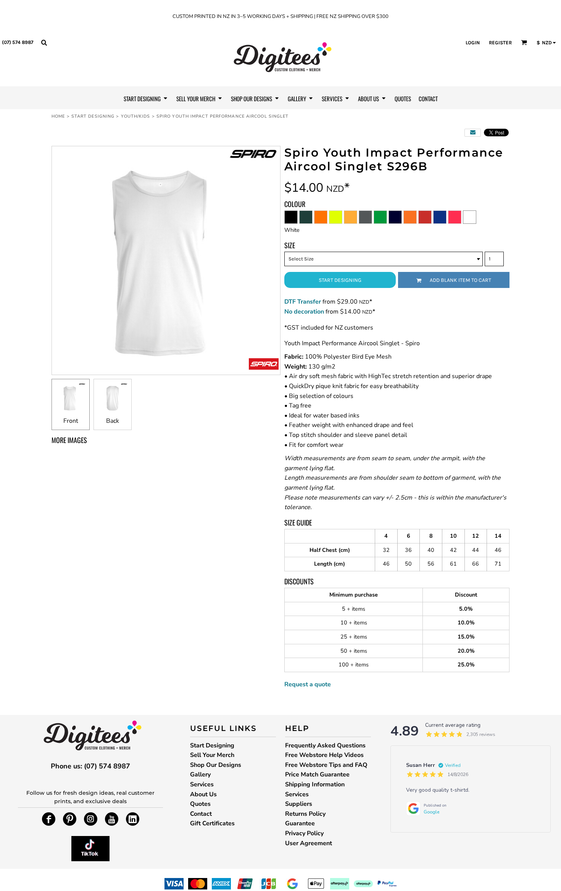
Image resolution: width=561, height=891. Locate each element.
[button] (44, 42)
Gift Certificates (212, 823)
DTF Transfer (302, 302)
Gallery (200, 774)
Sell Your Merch (212, 755)
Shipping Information (315, 784)
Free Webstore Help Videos (324, 755)
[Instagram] (90, 819)
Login (473, 42)
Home (58, 116)
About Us (203, 794)
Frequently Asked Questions (325, 745)
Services (202, 784)
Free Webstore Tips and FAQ (326, 765)
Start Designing (93, 116)
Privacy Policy (304, 833)
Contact (201, 814)
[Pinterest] (69, 819)
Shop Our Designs (215, 765)
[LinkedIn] (132, 819)
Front (70, 421)
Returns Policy (305, 814)
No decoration (304, 311)
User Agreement (308, 843)
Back (112, 421)
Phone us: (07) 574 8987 (90, 766)
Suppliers (298, 804)
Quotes (200, 804)
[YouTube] (111, 819)
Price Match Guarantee (317, 774)
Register (500, 42)
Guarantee (300, 823)
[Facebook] (48, 819)
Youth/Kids (135, 116)
